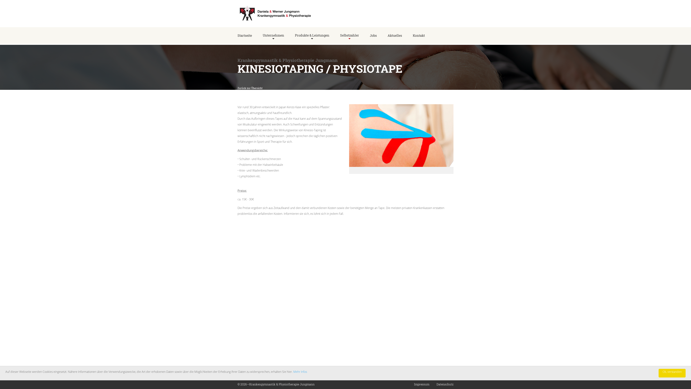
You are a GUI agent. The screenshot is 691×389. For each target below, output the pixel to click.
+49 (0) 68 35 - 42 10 (440, 15)
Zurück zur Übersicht (250, 88)
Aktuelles (395, 35)
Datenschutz (445, 384)
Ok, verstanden (672, 372)
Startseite (245, 35)
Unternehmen (273, 35)
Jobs (373, 35)
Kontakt (419, 35)
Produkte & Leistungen (312, 35)
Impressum (421, 384)
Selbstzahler (349, 35)
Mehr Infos (300, 372)
